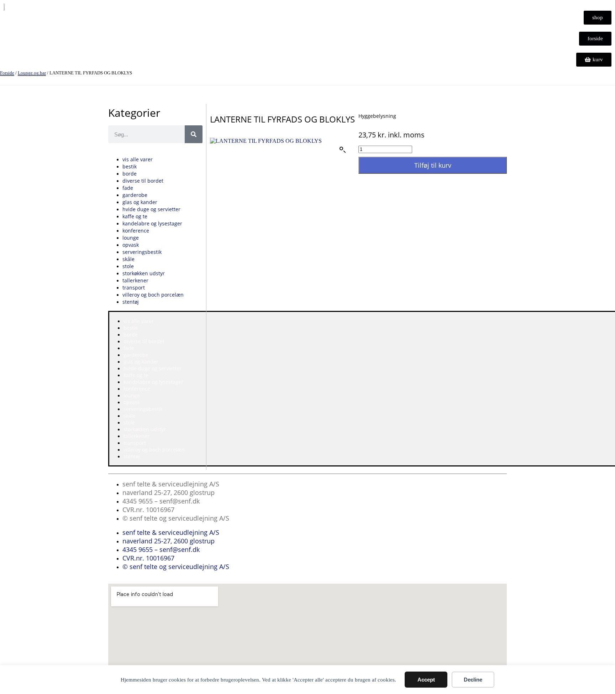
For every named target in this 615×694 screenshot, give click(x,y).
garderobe (134, 195)
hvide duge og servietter (151, 209)
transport (133, 287)
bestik (129, 166)
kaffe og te (134, 216)
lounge (130, 237)
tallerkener (135, 280)
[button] (342, 150)
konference (135, 230)
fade (127, 187)
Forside (7, 72)
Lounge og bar (32, 72)
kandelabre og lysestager (152, 223)
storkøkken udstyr (143, 273)
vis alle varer (137, 159)
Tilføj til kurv (432, 165)
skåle (128, 259)
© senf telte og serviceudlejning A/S (175, 518)
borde (129, 173)
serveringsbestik (142, 252)
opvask (130, 244)
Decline (473, 680)
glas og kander (139, 202)
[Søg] (194, 134)
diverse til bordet (142, 180)
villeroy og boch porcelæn (153, 294)
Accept (426, 680)
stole (128, 266)
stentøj (130, 301)
